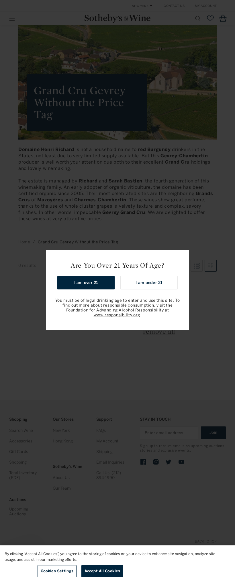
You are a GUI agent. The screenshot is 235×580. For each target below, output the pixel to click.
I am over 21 (86, 282)
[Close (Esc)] (183, 256)
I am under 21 (149, 282)
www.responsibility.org (117, 315)
